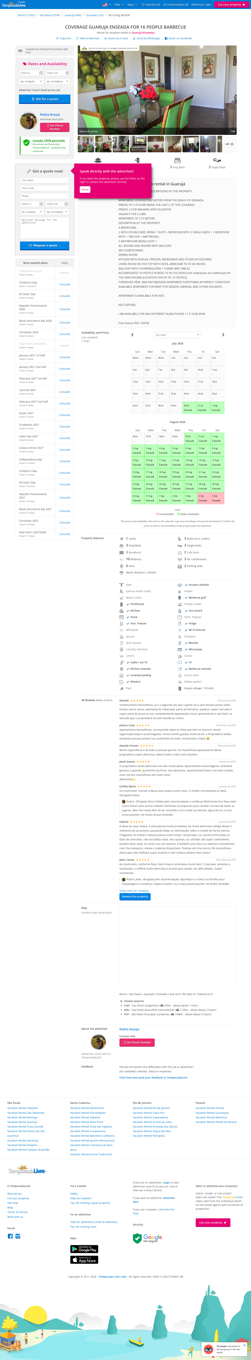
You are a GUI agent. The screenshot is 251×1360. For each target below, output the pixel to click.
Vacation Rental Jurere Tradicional (91, 1154)
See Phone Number (56, 127)
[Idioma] (107, 4)
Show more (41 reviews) (133, 890)
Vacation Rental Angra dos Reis (152, 1131)
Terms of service (17, 1212)
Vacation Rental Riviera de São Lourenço (26, 1133)
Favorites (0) (152, 4)
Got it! (85, 189)
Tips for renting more (83, 1226)
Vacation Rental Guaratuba (212, 1112)
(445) (73, 15)
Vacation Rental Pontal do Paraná (216, 1122)
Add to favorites (89, 38)
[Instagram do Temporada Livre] (18, 1237)
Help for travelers (81, 1198)
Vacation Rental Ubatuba (22, 1108)
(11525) (26, 15)
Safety (74, 1193)
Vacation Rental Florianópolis (88, 1112)
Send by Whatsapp (148, 38)
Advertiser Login (201, 4)
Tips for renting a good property (90, 1203)
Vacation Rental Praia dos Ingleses (91, 1126)
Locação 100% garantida (49, 140)
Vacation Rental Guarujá (22, 1122)
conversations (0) (177, 4)
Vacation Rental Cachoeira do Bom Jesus (91, 1147)
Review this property (135, 896)
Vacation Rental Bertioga (22, 1117)
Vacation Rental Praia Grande (25, 1126)
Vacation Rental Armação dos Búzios (155, 1126)
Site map (12, 1203)
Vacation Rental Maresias (22, 1140)
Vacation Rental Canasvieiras (88, 1131)
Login (166, 1182)
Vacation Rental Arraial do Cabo (152, 1122)
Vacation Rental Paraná (210, 1108)
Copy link (65, 38)
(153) (94, 15)
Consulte (64, 284)
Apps (131, 4)
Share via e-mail (117, 38)
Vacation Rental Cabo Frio (148, 1112)
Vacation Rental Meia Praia (86, 1122)
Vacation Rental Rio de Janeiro (151, 1108)
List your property (230, 4)
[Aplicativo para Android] (84, 1252)
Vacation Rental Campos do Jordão (28, 1149)
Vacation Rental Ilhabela (22, 1145)
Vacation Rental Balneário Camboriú (92, 1135)
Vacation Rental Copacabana (150, 1117)
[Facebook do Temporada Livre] (11, 1237)
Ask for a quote (46, 99)
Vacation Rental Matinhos (211, 1117)
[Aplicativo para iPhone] (84, 1263)
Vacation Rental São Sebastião (25, 1112)
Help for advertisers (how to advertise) (93, 1222)
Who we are (14, 1193)
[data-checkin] (31, 72)
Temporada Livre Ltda (112, 1276)
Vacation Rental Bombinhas (87, 1108)
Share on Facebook (180, 38)
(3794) (50, 15)
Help (117, 4)
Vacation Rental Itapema (85, 1117)
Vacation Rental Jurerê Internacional (92, 1140)
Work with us (15, 1217)
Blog (10, 1207)
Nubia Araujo (50, 114)
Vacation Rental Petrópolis (149, 1135)
